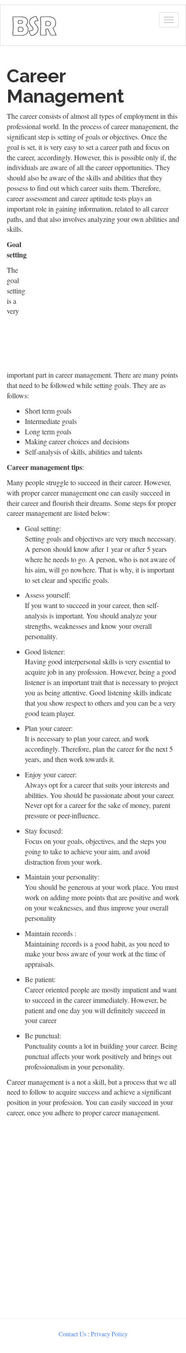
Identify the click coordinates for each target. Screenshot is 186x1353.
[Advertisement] (93, 1215)
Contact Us (72, 1334)
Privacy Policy (109, 1334)
